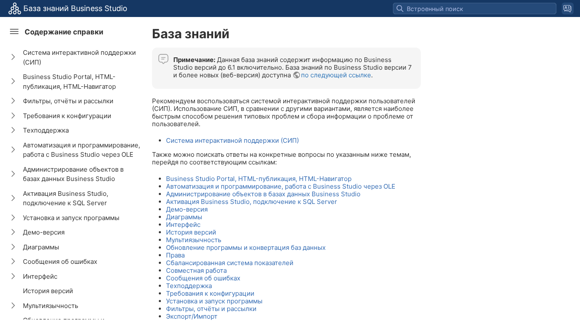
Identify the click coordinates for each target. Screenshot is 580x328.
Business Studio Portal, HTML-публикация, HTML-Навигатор (69, 81)
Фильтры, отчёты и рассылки (68, 101)
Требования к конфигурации (67, 116)
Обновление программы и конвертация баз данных (246, 247)
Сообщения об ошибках (60, 261)
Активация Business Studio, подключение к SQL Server (65, 198)
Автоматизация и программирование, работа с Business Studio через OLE (81, 150)
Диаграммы (41, 247)
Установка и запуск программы (71, 218)
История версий (48, 291)
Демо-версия (44, 232)
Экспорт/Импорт (191, 316)
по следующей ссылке (336, 75)
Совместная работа (196, 270)
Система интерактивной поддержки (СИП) (79, 57)
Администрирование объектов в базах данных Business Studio (73, 174)
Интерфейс (40, 276)
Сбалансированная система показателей (229, 263)
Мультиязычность (50, 306)
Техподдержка (46, 130)
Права (175, 255)
